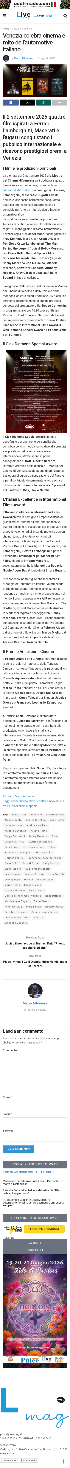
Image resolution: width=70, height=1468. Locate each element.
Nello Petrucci (53, 896)
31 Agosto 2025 (46, 58)
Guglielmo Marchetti (37, 869)
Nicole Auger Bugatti (17, 901)
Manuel (28, 879)
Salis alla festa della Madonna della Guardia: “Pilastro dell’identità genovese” (33, 1192)
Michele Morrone (15, 890)
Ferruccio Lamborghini (18, 852)
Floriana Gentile (14, 858)
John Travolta (56, 874)
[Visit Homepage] (35, 16)
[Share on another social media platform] (59, 103)
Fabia (52, 847)
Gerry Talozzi (51, 863)
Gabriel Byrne (31, 863)
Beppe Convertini (15, 836)
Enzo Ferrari (12, 847)
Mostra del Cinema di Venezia (23, 896)
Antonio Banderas (15, 831)
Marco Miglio (45, 879)
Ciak (54, 836)
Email (7, 1114)
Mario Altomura (23, 58)
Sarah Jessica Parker (44, 912)
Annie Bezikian (14, 825)
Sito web (8, 1130)
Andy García (57, 820)
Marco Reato (12, 885)
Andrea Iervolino (36, 820)
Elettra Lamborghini (40, 841)
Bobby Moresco (38, 836)
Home (6, 28)
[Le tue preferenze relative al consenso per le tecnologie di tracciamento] (63, 1461)
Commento (11, 1050)
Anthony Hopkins (37, 825)
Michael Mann (32, 885)
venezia (38, 917)
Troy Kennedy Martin (17, 917)
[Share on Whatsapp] (43, 103)
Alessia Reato (13, 820)
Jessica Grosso (34, 874)
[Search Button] (65, 16)
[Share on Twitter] (27, 103)
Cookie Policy (30, 1460)
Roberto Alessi (54, 906)
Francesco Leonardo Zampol (45, 858)
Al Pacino (36, 814)
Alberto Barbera (55, 814)
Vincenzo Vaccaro (16, 923)
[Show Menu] (4, 16)
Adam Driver (18, 814)
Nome (8, 1097)
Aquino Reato (39, 831)
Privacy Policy (11, 1460)
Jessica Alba (12, 874)
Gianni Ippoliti (13, 869)
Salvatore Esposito (16, 912)
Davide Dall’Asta (14, 841)
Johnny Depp (12, 879)
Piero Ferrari (33, 906)
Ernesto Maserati (34, 847)
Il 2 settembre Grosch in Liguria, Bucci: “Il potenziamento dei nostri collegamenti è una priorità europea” (33, 1202)
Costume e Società (22, 28)
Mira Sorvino (36, 890)
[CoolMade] (35, 4)
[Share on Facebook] (11, 103)
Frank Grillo (11, 863)
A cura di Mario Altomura (19, 796)
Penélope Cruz (13, 906)
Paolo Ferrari (41, 901)
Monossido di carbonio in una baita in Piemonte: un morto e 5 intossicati (33, 1182)
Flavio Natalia (44, 852)
